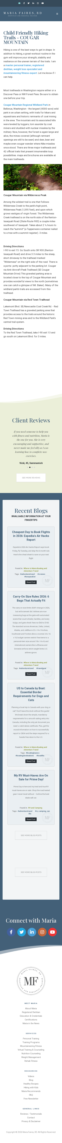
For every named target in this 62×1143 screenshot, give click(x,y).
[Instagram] (38, 3)
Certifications (31, 1020)
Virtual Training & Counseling (31, 1050)
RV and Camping (35, 808)
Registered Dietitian (31, 1012)
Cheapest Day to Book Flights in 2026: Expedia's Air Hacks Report (31, 536)
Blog (31, 1080)
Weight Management (31, 1057)
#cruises (41, 574)
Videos (31, 1076)
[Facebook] (24, 3)
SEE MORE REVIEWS (31, 478)
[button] (27, 467)
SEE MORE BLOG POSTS (31, 835)
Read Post (31, 582)
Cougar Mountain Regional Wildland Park (25, 104)
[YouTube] (43, 3)
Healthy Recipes (31, 1084)
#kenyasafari (29, 577)
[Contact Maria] (19, 3)
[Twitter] (29, 3)
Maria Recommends (31, 1091)
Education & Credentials (31, 1016)
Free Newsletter (31, 1099)
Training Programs (31, 1042)
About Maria (31, 1008)
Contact (31, 1117)
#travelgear (41, 668)
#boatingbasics (32, 753)
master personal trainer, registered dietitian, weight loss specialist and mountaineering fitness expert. (23, 69)
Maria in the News (31, 1023)
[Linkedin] (33, 3)
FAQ (31, 1095)
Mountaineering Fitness (31, 1046)
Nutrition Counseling (31, 1053)
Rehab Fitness (31, 1061)
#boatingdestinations (25, 756)
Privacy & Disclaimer (31, 1121)
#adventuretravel (27, 574)
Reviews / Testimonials (31, 1114)
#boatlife (40, 756)
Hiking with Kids (31, 1087)
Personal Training (31, 1038)
